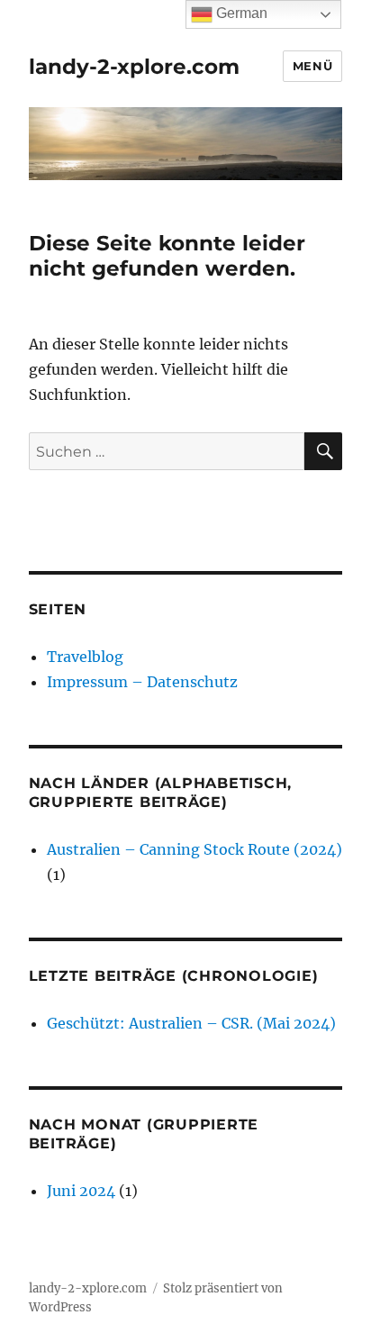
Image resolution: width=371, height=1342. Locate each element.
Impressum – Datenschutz (142, 682)
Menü (312, 66)
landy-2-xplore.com (134, 66)
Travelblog (85, 657)
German (240, 13)
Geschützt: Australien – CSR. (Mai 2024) (191, 1023)
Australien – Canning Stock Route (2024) (194, 849)
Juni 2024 (81, 1191)
